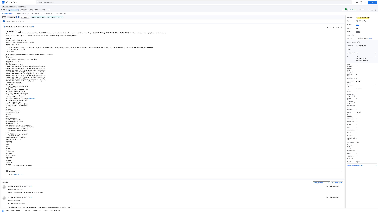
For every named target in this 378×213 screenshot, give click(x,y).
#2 (31, 186)
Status (349, 31)
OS (348, 127)
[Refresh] (4, 10)
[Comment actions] (339, 186)
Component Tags (350, 85)
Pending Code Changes (350, 70)
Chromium (7, 6)
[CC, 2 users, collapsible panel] (366, 56)
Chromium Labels (350, 81)
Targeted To (350, 156)
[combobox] (194, 2)
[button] (13, 10)
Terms (46, 210)
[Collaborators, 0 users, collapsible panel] (366, 53)
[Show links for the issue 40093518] (25, 7)
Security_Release (351, 138)
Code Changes (350, 65)
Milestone (350, 119)
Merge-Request (349, 115)
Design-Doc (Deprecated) (351, 95)
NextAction (350, 121)
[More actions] (375, 9)
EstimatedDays (351, 106)
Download (16, 174)
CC (348, 56)
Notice (349, 124)
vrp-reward (350, 142)
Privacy (41, 210)
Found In (349, 153)
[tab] (7, 13)
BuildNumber (351, 78)
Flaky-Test (350, 109)
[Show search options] (350, 2)
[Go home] (1, 10)
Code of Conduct (55, 210)
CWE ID (349, 91)
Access (349, 38)
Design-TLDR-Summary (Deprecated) (351, 101)
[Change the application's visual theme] (357, 2)
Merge (349, 112)
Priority (349, 24)
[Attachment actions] (341, 171)
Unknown (14, 6)
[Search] (38, 2)
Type (348, 21)
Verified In (350, 159)
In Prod (349, 161)
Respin (349, 133)
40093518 (21, 6)
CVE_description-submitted (55, 17)
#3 (31, 197)
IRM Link (349, 135)
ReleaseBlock (351, 130)
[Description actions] (341, 27)
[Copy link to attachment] (21, 174)
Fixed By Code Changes (350, 146)
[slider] (345, 111)
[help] (361, 2)
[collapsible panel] (366, 85)
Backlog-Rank (349, 75)
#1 (33, 26)
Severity (349, 28)
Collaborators (351, 53)
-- (356, 35)
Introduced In (351, 150)
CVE (348, 89)
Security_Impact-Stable (38, 17)
